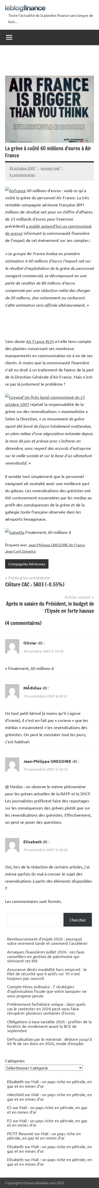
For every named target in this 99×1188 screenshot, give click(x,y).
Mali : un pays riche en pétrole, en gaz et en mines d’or (49, 1083)
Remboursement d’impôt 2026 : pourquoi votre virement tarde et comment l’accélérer (47, 941)
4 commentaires (22, 174)
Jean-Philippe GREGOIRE (47, 761)
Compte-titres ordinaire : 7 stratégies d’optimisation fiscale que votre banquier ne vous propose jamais (47, 991)
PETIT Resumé (20, 1133)
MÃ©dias (32, 687)
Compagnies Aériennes (26, 564)
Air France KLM (40, 341)
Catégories (15, 1060)
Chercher (78, 919)
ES (9, 1107)
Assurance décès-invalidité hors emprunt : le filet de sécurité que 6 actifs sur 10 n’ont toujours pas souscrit (47, 974)
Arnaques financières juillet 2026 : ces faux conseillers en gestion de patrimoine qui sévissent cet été (45, 956)
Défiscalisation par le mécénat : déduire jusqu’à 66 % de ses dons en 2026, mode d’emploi (49, 1041)
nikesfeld (15, 1094)
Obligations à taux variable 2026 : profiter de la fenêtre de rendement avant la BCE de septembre (49, 1026)
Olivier (30, 643)
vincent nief (50, 168)
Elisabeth (32, 841)
